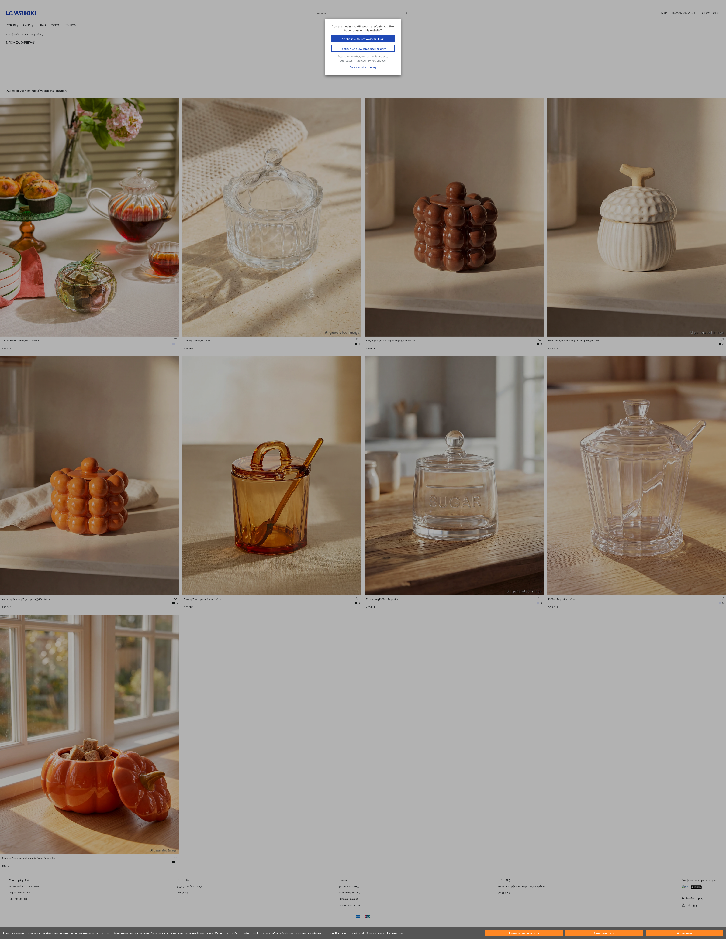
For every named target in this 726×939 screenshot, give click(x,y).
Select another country (363, 67)
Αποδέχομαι (684, 933)
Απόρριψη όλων (604, 933)
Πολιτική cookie (395, 933)
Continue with (363, 39)
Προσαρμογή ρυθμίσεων (524, 933)
